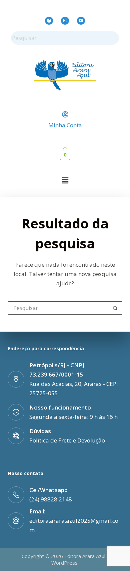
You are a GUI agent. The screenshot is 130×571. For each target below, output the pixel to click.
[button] (65, 180)
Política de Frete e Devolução (67, 440)
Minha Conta (65, 125)
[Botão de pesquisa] (115, 308)
